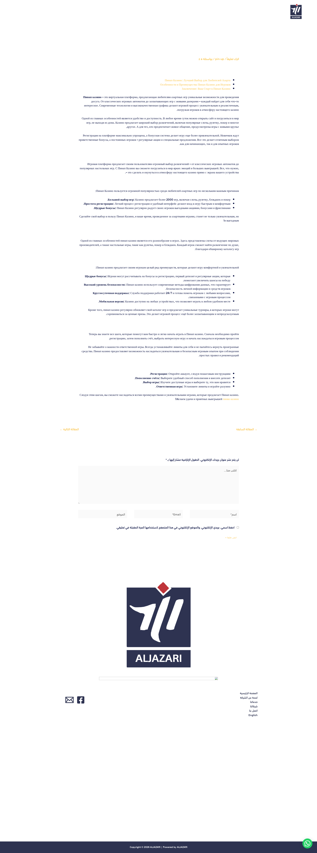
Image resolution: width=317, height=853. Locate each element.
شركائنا (55, 11)
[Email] (69, 700)
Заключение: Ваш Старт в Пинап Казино (206, 88)
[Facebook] (80, 700)
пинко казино (231, 398)
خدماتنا (74, 11)
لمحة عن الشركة (98, 11)
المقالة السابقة (246, 429)
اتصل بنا (36, 11)
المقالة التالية (69, 429)
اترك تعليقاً (233, 58)
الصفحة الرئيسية (128, 11)
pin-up (219, 58)
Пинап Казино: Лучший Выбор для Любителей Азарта (197, 80)
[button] (307, 843)
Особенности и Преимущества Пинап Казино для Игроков (195, 84)
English (17, 11)
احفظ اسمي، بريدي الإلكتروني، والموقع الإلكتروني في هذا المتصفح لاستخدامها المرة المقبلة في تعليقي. (175, 527)
